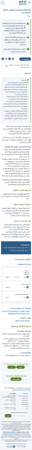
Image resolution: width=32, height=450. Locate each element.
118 (7, 297)
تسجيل (8, 415)
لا (11, 367)
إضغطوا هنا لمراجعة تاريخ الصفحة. (21, 389)
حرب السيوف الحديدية (14, 82)
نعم (20, 367)
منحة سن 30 (12, 227)
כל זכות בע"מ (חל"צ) (9, 431)
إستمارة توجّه (16, 277)
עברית (28, 15)
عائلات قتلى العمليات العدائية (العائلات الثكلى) (15, 247)
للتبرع (26, 406)
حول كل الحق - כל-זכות (23, 396)
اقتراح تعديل (16, 379)
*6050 (7, 287)
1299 (7, 277)
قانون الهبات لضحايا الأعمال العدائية (18, 334)
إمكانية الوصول (25, 400)
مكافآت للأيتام (24, 355)
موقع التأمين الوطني (21, 94)
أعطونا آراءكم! (25, 404)
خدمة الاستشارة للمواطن (22, 294)
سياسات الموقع (25, 402)
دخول (27, 408)
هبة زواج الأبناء (16, 234)
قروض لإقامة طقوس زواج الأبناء (19, 250)
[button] (29, 2)
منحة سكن (8, 28)
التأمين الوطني (25, 284)
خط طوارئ (7, 111)
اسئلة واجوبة (25, 398)
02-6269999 (8, 118)
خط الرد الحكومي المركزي (26, 272)
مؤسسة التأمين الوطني (22, 320)
